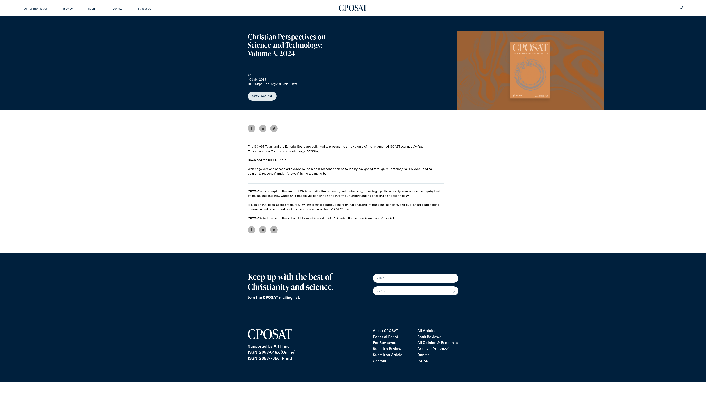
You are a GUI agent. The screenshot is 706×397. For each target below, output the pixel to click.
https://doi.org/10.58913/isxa (276, 84)
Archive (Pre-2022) (433, 348)
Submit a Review (387, 348)
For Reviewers (385, 342)
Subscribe (144, 8)
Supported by (269, 346)
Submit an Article (387, 354)
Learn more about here (328, 209)
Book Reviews (429, 336)
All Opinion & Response (437, 342)
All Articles (426, 330)
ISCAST (424, 360)
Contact (379, 360)
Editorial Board (385, 336)
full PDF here (277, 160)
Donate (117, 8)
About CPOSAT (385, 330)
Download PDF (262, 96)
